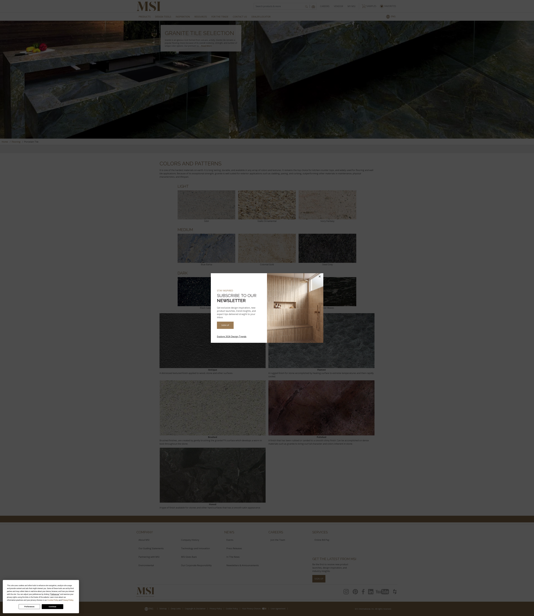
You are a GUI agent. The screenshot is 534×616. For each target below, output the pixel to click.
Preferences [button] (54, 594)
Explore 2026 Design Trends (231, 336)
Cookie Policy (52, 600)
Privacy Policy (67, 600)
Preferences (29, 607)
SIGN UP (225, 325)
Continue (52, 607)
